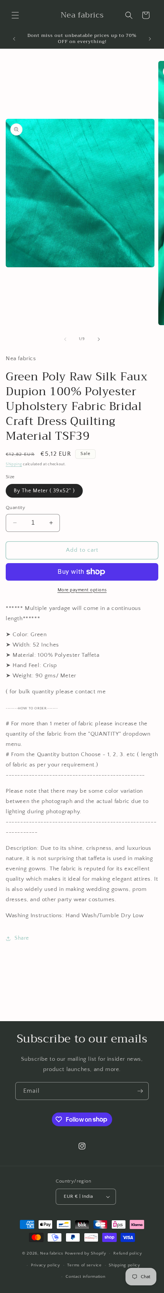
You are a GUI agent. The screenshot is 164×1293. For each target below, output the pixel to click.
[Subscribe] (140, 1091)
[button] (15, 15)
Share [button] (21, 938)
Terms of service (84, 1265)
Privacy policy (45, 1265)
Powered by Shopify (85, 1253)
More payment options (82, 589)
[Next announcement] (149, 38)
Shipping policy (124, 1265)
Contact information (85, 1276)
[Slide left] (65, 339)
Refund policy (127, 1253)
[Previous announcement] (14, 38)
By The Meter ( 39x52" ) (44, 491)
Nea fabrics (52, 1253)
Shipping (14, 464)
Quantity (15, 507)
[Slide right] (98, 339)
